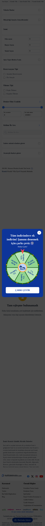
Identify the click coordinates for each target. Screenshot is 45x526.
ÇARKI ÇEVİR (22, 290)
